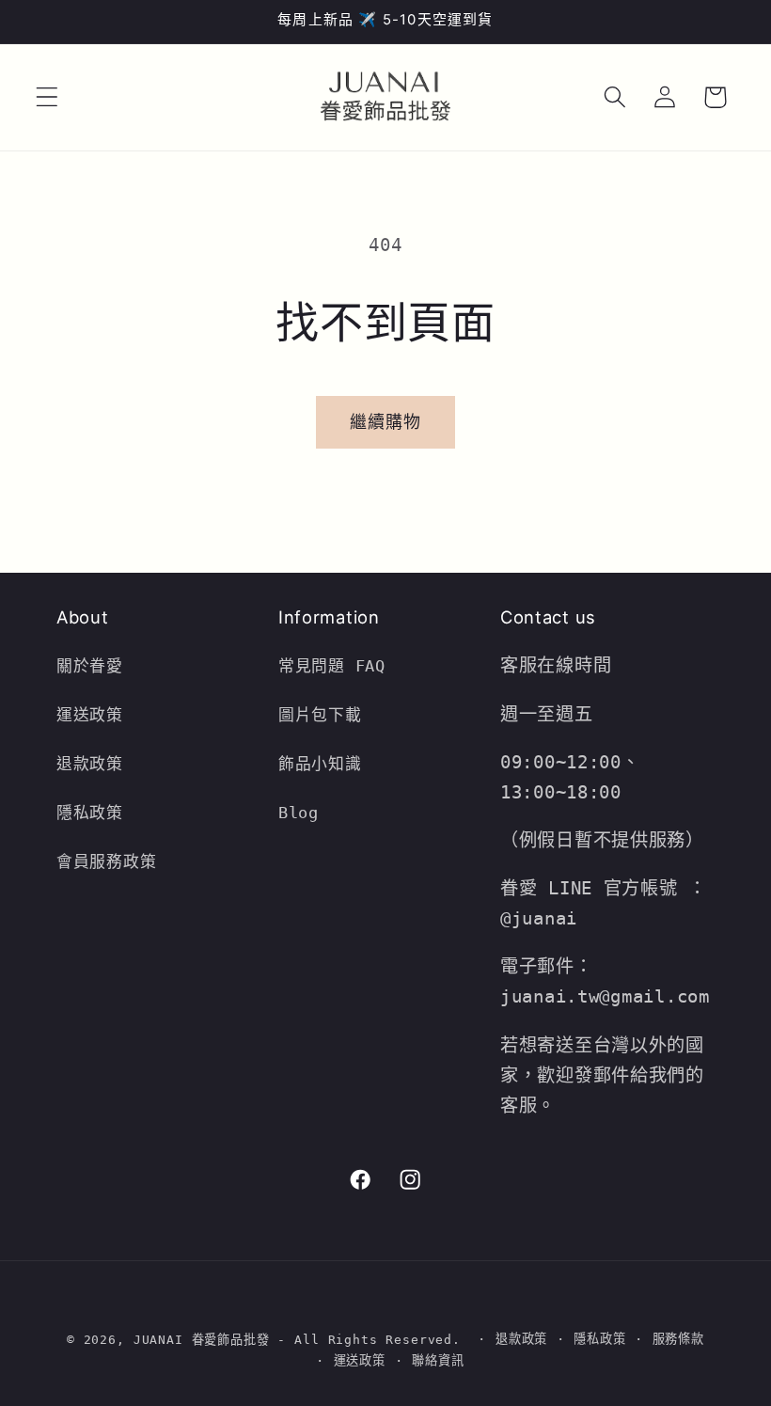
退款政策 (95, 763)
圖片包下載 (320, 714)
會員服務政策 (106, 861)
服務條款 (678, 1339)
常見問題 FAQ (332, 665)
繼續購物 (386, 422)
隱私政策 (89, 812)
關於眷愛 (89, 665)
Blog (298, 812)
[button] (47, 97)
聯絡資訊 (438, 1360)
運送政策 (89, 714)
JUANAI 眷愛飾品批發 (202, 1340)
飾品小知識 (320, 763)
